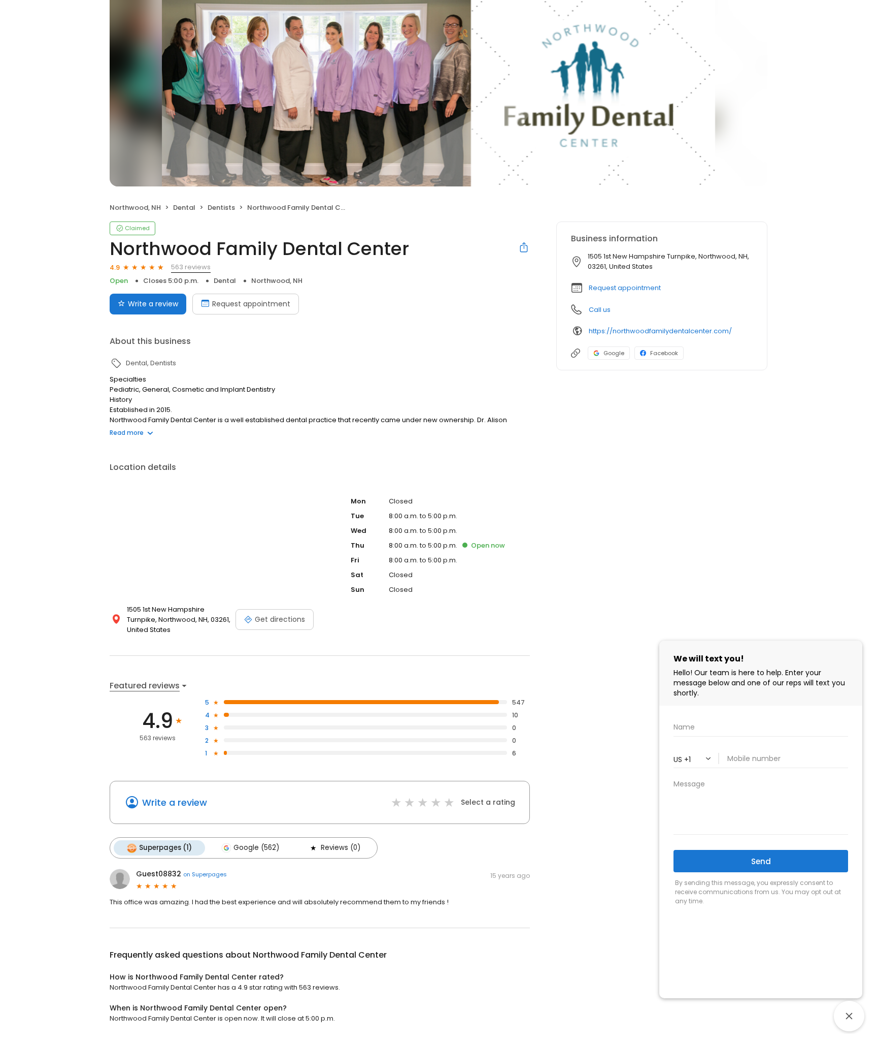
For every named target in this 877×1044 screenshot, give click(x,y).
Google (613, 353)
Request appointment (251, 304)
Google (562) (256, 847)
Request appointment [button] (625, 288)
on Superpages (205, 874)
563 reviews (191, 267)
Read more (127, 432)
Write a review (153, 304)
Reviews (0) (340, 847)
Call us (600, 309)
